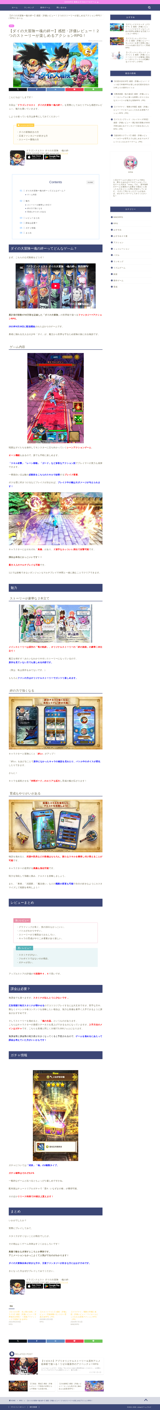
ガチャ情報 (31, 228)
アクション (119, 242)
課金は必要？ (32, 223)
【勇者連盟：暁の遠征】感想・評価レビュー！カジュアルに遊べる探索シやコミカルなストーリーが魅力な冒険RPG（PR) (131, 97)
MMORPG (118, 217)
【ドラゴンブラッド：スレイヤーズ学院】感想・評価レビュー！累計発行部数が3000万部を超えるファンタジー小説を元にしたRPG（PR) (132, 124)
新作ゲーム (45, 7)
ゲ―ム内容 (32, 195)
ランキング (29, 7)
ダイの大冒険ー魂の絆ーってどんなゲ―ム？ (46, 191)
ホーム (15, 7)
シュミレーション (122, 249)
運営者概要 (33, 1407)
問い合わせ (62, 7)
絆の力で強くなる (34, 208)
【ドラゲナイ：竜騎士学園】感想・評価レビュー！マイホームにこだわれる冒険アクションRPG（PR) (131, 110)
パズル (117, 255)
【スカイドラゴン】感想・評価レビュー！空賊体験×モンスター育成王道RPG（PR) (53, 1314)
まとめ (29, 233)
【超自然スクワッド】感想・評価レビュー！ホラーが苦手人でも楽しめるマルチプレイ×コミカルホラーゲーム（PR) (131, 139)
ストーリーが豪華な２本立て (39, 205)
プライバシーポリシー (18, 1407)
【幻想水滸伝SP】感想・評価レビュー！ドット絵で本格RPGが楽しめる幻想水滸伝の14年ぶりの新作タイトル (132, 84)
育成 (116, 287)
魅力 (28, 201)
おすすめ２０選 (121, 236)
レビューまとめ (33, 218)
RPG (11, 26)
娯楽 (116, 274)
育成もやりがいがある (36, 212)
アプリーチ (63, 153)
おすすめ (118, 230)
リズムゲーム (120, 268)
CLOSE (90, 182)
